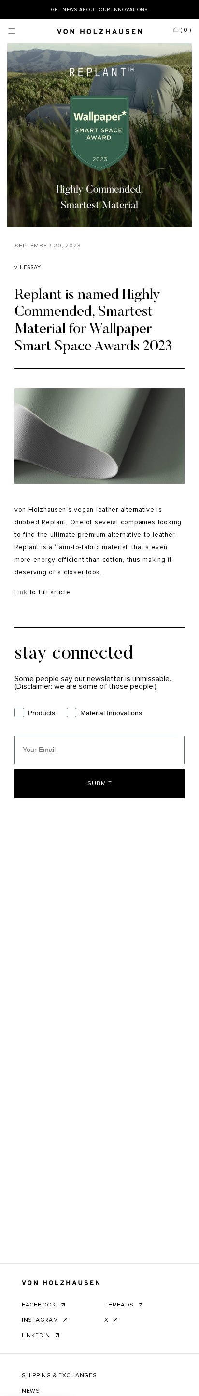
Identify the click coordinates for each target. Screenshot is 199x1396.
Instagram (41, 1320)
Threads (120, 1305)
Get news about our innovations (99, 9)
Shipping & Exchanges (59, 1376)
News (31, 1391)
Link (21, 592)
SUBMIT (99, 784)
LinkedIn (37, 1336)
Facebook (40, 1305)
